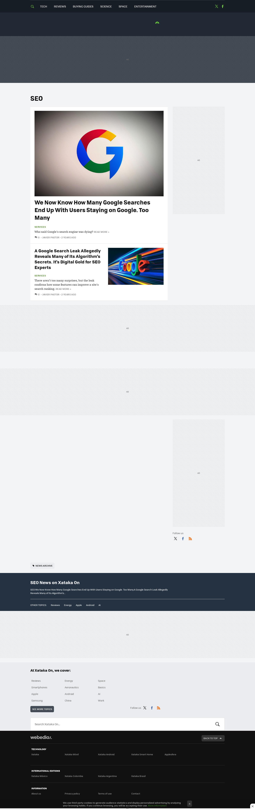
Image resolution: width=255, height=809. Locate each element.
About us (36, 793)
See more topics (42, 709)
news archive (44, 565)
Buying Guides (83, 6)
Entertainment (145, 6)
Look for (217, 724)
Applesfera (170, 754)
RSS (190, 538)
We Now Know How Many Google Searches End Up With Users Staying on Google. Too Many (92, 210)
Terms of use (105, 793)
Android (90, 605)
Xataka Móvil (72, 754)
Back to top (210, 738)
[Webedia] (41, 737)
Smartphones (39, 687)
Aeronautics (72, 687)
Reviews (60, 6)
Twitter (216, 6)
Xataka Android (106, 754)
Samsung (37, 700)
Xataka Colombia (74, 776)
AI (100, 605)
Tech (43, 6)
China (68, 700)
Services (40, 226)
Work (101, 700)
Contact (135, 793)
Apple (79, 605)
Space (123, 6)
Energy (68, 605)
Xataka (35, 754)
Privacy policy (72, 793)
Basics (102, 687)
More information (157, 805)
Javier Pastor (51, 237)
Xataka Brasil (138, 776)
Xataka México (39, 776)
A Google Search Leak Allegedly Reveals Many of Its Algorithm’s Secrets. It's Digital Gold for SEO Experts (68, 258)
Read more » (101, 231)
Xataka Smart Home (142, 754)
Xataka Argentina (107, 776)
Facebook (222, 6)
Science (106, 6)
